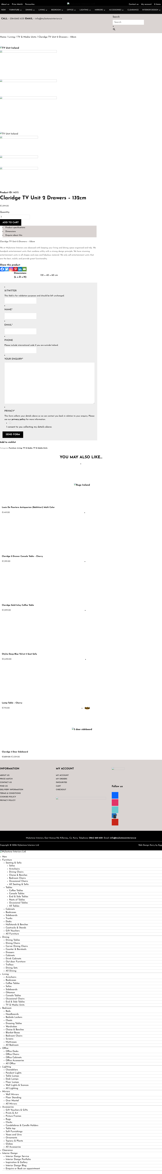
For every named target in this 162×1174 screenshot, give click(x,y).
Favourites (30, 4)
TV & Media (27, 448)
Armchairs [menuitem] (14, 869)
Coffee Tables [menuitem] (16, 890)
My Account (62, 775)
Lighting (84, 10)
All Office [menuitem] (10, 1063)
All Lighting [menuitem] (12, 1088)
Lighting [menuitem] (6, 1067)
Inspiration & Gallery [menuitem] (16, 1162)
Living (42, 10)
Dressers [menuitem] (10, 952)
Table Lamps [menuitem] (12, 1076)
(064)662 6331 (17, 19)
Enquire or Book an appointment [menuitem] (23, 1169)
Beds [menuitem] (8, 1011)
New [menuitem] (4, 857)
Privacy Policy (7, 800)
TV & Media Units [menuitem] (15, 1005)
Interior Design (150, 10)
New (3, 10)
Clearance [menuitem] (7, 1150)
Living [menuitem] (5, 974)
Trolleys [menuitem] (9, 965)
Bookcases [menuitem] (11, 912)
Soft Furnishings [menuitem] (14, 1131)
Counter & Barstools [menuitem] (16, 949)
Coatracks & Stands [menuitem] (16, 928)
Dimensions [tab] (10, 231)
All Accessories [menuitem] (13, 1147)
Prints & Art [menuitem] (12, 1113)
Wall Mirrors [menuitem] (12, 1094)
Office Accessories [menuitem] (15, 1060)
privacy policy (18, 419)
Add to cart (11, 222)
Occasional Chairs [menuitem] (18, 881)
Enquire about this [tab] (13, 235)
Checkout (61, 790)
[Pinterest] (15, 269)
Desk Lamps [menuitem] (12, 1079)
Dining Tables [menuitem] (13, 940)
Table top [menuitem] (10, 1128)
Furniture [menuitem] (7, 860)
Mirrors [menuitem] (6, 1091)
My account (146, 4)
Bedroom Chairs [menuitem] (17, 878)
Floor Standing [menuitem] (13, 1098)
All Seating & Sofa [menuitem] (19, 884)
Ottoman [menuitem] (10, 992)
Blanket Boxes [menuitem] (13, 1033)
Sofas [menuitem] (12, 866)
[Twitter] (6, 269)
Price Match (17, 4)
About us (5, 4)
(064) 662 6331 (96, 838)
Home (3, 37)
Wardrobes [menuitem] (11, 1027)
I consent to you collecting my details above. (29, 427)
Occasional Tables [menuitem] (18, 903)
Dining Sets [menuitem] (11, 968)
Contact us (134, 4)
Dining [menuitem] (5, 937)
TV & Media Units (26, 37)
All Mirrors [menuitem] (11, 1104)
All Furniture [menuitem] (12, 934)
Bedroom (56, 10)
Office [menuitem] (5, 1048)
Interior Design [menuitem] (10, 1153)
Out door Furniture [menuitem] (15, 962)
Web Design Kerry (146, 845)
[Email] (24, 269)
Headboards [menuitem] (12, 1014)
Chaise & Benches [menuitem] (18, 875)
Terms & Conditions (10, 793)
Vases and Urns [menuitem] (14, 1135)
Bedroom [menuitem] (7, 1008)
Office (70, 10)
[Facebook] (2, 269)
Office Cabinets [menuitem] (14, 1057)
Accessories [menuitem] (8, 1107)
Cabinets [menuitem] (10, 909)
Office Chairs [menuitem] (12, 1054)
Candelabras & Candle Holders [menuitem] (22, 1125)
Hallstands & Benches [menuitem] (17, 925)
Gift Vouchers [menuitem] (13, 931)
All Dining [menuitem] (11, 971)
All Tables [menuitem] (14, 906)
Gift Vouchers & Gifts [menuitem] (17, 1110)
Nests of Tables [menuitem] (17, 900)
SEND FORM (13, 434)
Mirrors (99, 10)
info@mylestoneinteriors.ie (48, 19)
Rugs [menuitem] (8, 1119)
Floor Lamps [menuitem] (12, 1082)
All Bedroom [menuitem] (12, 1045)
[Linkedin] (20, 269)
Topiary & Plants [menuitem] (14, 1141)
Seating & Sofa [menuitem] (14, 863)
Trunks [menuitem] (9, 918)
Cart (58, 786)
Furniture (14, 10)
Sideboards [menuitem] (11, 915)
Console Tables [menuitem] (16, 894)
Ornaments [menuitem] (11, 1138)
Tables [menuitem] (9, 887)
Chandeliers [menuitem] (12, 1070)
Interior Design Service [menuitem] (17, 1156)
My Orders (61, 779)
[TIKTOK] (115, 809)
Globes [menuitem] (9, 1144)
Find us (4, 786)
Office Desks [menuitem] (12, 1051)
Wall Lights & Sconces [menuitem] (17, 1085)
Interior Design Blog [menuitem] (16, 1166)
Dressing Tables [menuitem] (14, 1023)
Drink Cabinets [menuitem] (13, 959)
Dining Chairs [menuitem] (16, 872)
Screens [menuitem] (9, 1039)
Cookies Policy (8, 797)
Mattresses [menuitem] (11, 1042)
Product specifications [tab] (15, 228)
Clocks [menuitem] (9, 1122)
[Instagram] (11, 269)
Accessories (115, 10)
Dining (29, 10)
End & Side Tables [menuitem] (18, 897)
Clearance (133, 10)
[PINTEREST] (115, 822)
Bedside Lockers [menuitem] (14, 1017)
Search (116, 17)
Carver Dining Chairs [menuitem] (17, 946)
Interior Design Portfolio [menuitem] (18, 1159)
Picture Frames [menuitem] (13, 1116)
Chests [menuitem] (9, 1020)
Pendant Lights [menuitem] (13, 1073)
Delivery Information (11, 790)
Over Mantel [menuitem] (12, 1101)
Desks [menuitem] (9, 921)
